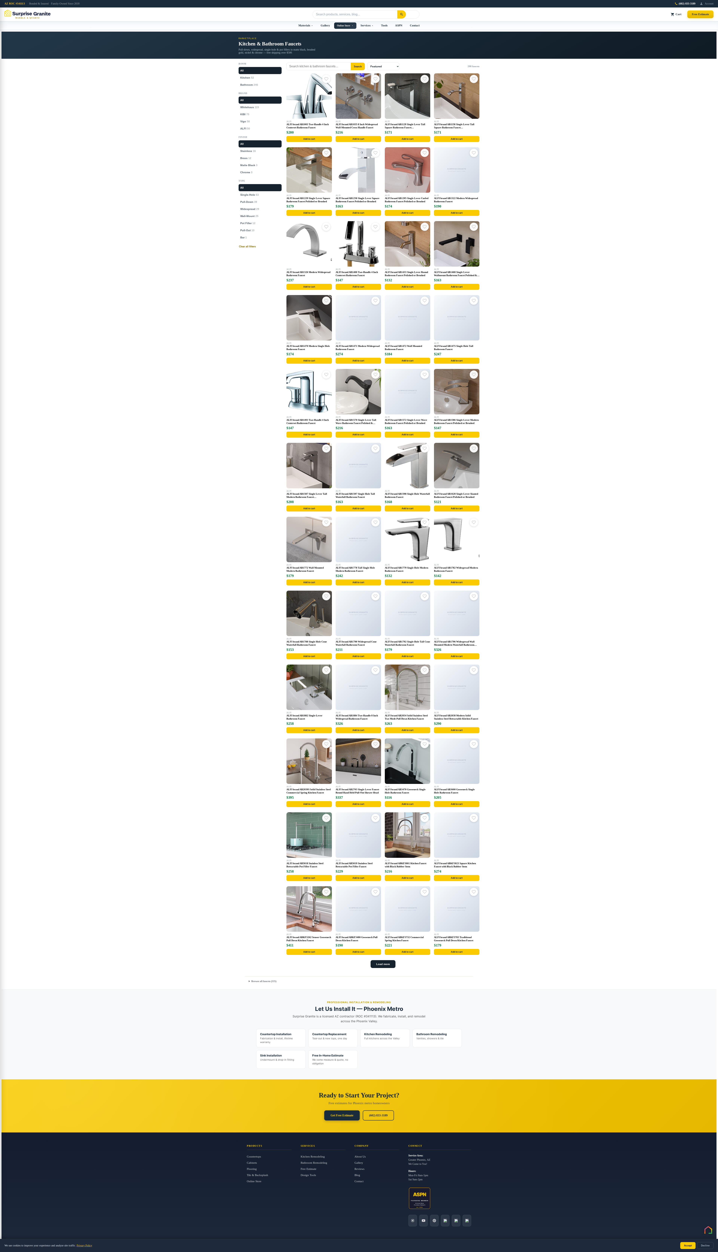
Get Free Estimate (342, 1115)
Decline (705, 1245)
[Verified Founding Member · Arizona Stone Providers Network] (419, 1198)
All (242, 70)
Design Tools (308, 1175)
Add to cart (309, 139)
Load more (383, 964)
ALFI (245, 128)
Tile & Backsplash (257, 1175)
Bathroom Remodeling (314, 1162)
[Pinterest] (434, 1220)
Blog (357, 1175)
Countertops (254, 1156)
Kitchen (247, 77)
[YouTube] (423, 1220)
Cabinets (252, 1162)
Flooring (252, 1168)
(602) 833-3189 (687, 3)
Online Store (343, 25)
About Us (360, 1156)
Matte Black (248, 165)
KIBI (244, 114)
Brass (245, 158)
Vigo (245, 121)
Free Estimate (700, 14)
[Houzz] (445, 1220)
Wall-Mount (249, 216)
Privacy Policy (84, 1245)
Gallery (325, 25)
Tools (384, 25)
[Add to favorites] (326, 79)
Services (365, 25)
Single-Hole (249, 194)
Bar (243, 237)
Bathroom (249, 84)
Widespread (249, 208)
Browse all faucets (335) (263, 981)
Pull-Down (248, 201)
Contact (415, 25)
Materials (304, 25)
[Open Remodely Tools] (708, 1230)
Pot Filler (247, 223)
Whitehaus (249, 107)
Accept (688, 1245)
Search (358, 66)
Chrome (246, 172)
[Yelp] (456, 1220)
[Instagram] (412, 1220)
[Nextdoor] (467, 1220)
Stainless (248, 150)
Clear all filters (247, 246)
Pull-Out (247, 230)
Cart (678, 14)
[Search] (401, 14)
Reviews (359, 1168)
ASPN (398, 25)
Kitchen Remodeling (313, 1156)
